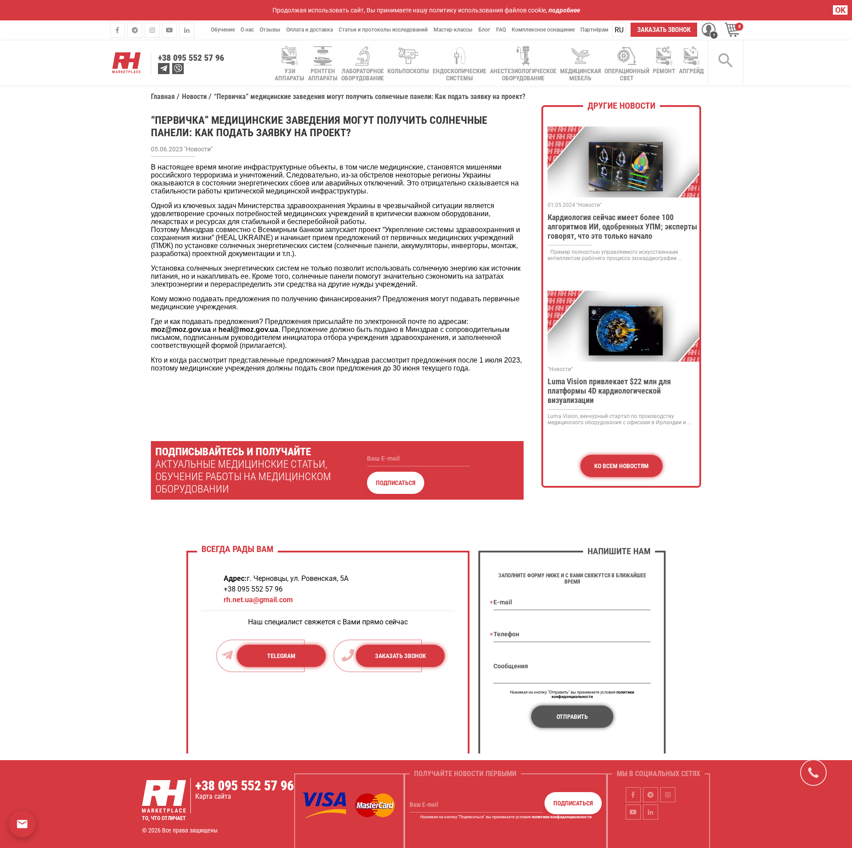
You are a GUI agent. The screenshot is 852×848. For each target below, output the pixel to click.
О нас (247, 30)
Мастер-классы (453, 30)
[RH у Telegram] (135, 30)
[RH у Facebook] (117, 30)
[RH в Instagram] (152, 30)
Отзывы (270, 30)
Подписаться (395, 482)
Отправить (572, 716)
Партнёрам (594, 30)
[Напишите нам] (22, 824)
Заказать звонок (663, 30)
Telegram (281, 655)
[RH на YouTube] (169, 30)
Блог (484, 30)
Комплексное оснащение (543, 30)
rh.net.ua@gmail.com (258, 600)
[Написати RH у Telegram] (164, 68)
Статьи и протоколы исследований (383, 30)
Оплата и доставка (309, 30)
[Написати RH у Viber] (178, 68)
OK (840, 10)
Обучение (223, 30)
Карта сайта (213, 796)
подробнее (564, 10)
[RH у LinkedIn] (187, 30)
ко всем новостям (621, 465)
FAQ (501, 30)
